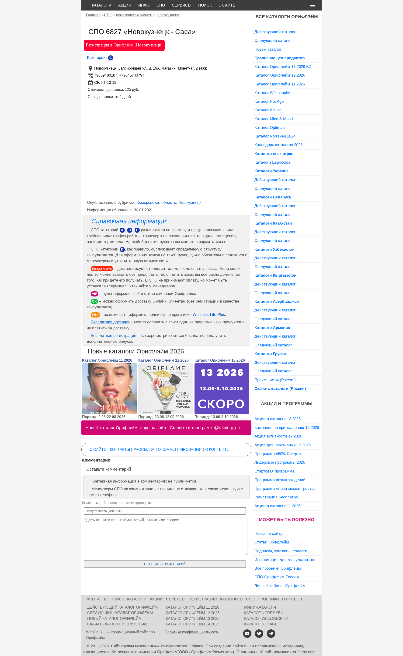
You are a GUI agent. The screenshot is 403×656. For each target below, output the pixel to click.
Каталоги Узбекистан (274, 249)
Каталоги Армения (272, 327)
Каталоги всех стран (273, 153)
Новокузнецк (189, 202)
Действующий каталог (274, 31)
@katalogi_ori (227, 427)
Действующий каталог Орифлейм (122, 607)
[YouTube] (247, 633)
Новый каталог (267, 49)
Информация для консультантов (284, 559)
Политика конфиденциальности (192, 632)
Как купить (231, 599)
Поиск (205, 5)
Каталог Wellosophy (272, 92)
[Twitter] (259, 633)
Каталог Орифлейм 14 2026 (192, 624)
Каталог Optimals (269, 127)
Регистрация (203, 599)
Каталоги (101, 5)
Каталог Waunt (267, 110)
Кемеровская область (156, 202)
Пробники (268, 599)
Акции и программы (287, 403)
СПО (160, 5)
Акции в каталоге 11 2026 (277, 506)
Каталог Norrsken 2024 (274, 136)
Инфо (143, 5)
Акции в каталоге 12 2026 (277, 418)
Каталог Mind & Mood (273, 118)
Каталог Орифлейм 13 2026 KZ (282, 66)
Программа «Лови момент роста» (285, 488)
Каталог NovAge (269, 101)
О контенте (217, 449)
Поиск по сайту (268, 533)
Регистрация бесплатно (276, 497)
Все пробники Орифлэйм (277, 568)
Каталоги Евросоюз (272, 162)
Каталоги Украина (271, 171)
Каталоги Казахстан (273, 223)
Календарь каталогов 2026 (278, 144)
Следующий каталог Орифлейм (120, 613)
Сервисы (181, 5)
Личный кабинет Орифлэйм (280, 585)
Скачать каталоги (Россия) (280, 388)
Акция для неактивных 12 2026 (282, 445)
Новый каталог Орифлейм (114, 619)
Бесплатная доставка (110, 322)
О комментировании (180, 449)
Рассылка (143, 449)
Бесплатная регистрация (113, 335)
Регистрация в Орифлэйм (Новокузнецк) (124, 44)
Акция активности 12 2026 (278, 436)
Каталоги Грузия (270, 353)
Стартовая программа (274, 471)
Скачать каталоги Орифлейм (117, 624)
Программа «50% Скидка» (278, 453)
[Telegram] (271, 633)
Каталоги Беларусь (272, 197)
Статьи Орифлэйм (271, 542)
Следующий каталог (273, 40)
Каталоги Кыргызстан (275, 275)
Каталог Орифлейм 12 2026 (163, 360)
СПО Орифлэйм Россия (276, 577)
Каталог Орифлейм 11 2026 (107, 360)
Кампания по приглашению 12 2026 (286, 427)
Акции (124, 5)
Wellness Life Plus (209, 314)
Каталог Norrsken (263, 613)
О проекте (293, 599)
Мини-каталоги (260, 607)
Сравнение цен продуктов (279, 58)
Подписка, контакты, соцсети (280, 551)
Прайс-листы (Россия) (275, 379)
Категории (96, 57)
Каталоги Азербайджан (276, 301)
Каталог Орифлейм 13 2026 (220, 360)
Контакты (120, 449)
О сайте (227, 5)
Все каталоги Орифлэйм (287, 16)
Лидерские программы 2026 (279, 462)
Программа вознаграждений (280, 479)
